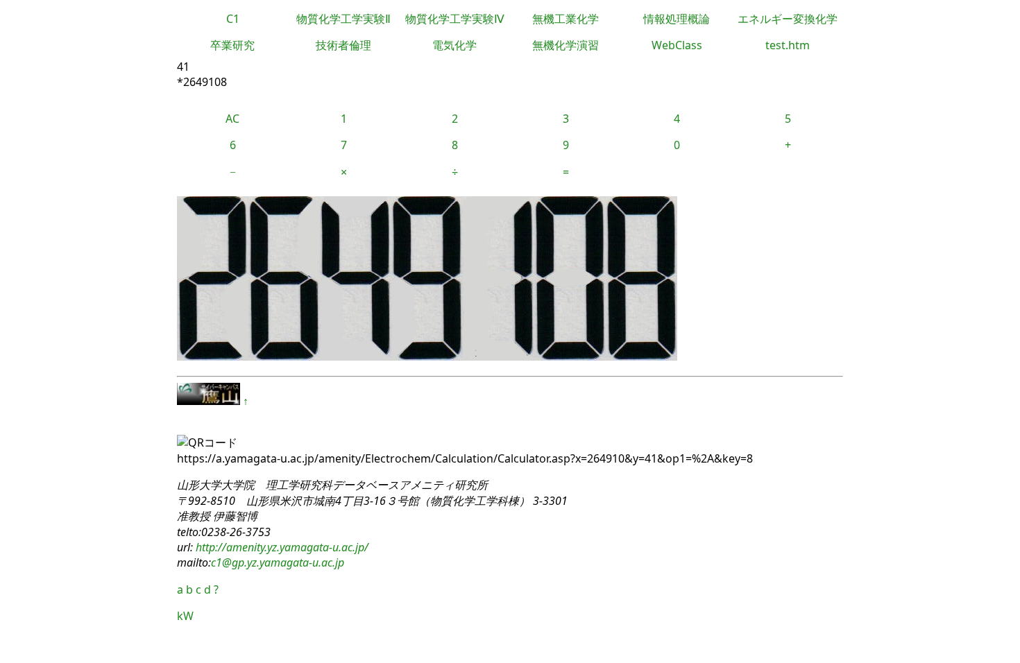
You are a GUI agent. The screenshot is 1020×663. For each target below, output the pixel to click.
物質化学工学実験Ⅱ (343, 18)
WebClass (677, 45)
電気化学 (454, 45)
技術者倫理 (343, 45)
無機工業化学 (565, 18)
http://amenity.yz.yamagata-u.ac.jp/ (280, 547)
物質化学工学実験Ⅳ (454, 18)
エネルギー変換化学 (788, 18)
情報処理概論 (676, 18)
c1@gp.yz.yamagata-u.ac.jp (277, 562)
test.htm (787, 45)
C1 (232, 18)
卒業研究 (232, 45)
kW (185, 615)
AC (232, 118)
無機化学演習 (565, 45)
